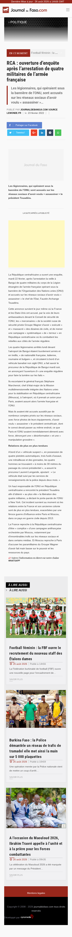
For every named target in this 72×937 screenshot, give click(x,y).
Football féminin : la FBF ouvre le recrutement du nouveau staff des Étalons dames (35, 653)
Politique (18, 22)
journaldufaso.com (43, 906)
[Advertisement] (36, 244)
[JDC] (26, 10)
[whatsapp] (58, 132)
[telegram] (50, 132)
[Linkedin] (42, 132)
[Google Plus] (34, 132)
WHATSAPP (14, 560)
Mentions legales (36, 893)
